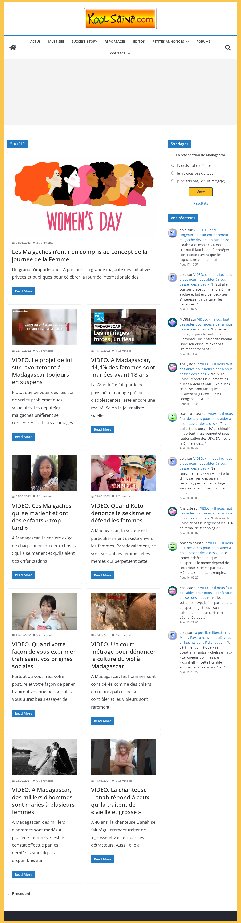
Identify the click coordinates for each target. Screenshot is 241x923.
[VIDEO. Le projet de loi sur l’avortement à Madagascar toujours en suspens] (44, 327)
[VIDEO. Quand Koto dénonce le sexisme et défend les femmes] (123, 473)
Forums (203, 41)
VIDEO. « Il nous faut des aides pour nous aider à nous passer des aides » (206, 279)
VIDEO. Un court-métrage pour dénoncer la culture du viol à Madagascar (123, 655)
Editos (139, 41)
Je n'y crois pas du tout (195, 173)
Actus (35, 41)
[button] (186, 41)
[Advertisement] (120, 92)
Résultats (200, 203)
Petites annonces (168, 41)
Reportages (115, 41)
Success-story (84, 41)
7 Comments (124, 635)
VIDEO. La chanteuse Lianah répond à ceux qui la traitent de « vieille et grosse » (120, 801)
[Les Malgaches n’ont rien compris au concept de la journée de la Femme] (84, 197)
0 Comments (44, 351)
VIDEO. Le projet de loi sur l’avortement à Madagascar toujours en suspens (42, 371)
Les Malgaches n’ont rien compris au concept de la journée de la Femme (79, 255)
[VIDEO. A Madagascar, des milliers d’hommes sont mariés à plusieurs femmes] (44, 757)
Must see (56, 41)
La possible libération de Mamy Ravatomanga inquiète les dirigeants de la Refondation (206, 637)
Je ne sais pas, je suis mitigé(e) (201, 181)
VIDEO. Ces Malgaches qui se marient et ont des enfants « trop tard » (42, 517)
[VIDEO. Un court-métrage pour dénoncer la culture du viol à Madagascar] (123, 611)
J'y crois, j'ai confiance (194, 165)
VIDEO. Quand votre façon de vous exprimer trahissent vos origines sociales (44, 655)
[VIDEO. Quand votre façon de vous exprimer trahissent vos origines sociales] (44, 611)
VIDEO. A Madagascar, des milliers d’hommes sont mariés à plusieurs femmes (43, 801)
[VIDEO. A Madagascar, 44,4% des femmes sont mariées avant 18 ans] (123, 327)
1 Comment (123, 351)
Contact (117, 53)
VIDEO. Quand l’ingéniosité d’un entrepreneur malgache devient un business (204, 235)
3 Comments (44, 243)
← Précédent (18, 893)
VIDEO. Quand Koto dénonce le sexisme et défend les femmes (121, 513)
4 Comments (44, 496)
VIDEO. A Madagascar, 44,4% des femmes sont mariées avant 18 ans (123, 367)
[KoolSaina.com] (13, 47)
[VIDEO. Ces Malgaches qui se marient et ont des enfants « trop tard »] (44, 473)
